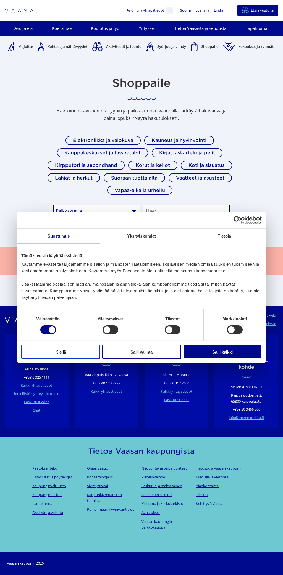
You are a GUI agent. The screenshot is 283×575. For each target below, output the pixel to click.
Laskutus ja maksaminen (162, 485)
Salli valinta (141, 351)
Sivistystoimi (97, 485)
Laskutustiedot (36, 401)
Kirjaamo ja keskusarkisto (162, 503)
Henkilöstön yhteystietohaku (36, 393)
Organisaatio (97, 468)
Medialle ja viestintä (212, 476)
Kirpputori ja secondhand (86, 165)
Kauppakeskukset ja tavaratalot (102, 152)
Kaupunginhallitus (47, 494)
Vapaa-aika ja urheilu (140, 190)
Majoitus (25, 46)
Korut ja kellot (153, 165)
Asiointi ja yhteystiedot (145, 10)
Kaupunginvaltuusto (49, 485)
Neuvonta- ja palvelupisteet (164, 468)
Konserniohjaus (100, 476)
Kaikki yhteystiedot (36, 385)
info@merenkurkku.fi (246, 417)
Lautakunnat (43, 503)
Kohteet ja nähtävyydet (67, 46)
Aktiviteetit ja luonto (124, 46)
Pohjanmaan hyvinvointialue (110, 509)
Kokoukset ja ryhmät (256, 46)
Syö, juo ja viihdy (171, 46)
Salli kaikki (222, 351)
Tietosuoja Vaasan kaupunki (219, 468)
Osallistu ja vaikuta (47, 512)
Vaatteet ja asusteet (200, 178)
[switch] (110, 329)
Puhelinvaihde (153, 476)
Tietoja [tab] (224, 236)
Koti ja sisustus (206, 165)
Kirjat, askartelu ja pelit (187, 152)
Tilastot (202, 494)
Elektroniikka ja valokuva (103, 140)
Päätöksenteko (44, 468)
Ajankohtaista (207, 485)
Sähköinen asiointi (157, 494)
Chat (36, 410)
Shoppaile (209, 46)
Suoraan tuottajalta (134, 178)
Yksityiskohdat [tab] (141, 236)
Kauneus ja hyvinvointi (179, 140)
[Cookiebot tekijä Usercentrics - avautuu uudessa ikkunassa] (237, 220)
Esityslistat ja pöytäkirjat (52, 476)
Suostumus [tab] (59, 236)
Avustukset (151, 512)
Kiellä (60, 351)
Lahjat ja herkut (74, 178)
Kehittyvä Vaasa (209, 503)
